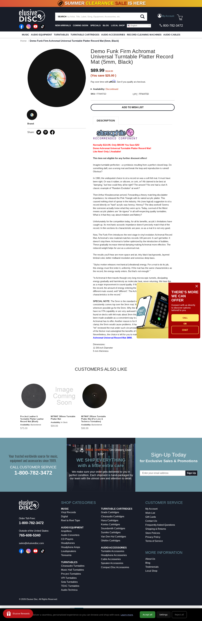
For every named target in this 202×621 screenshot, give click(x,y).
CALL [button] (185, 318)
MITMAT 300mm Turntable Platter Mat (63, 417)
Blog (147, 563)
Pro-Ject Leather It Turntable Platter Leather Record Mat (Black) (32, 419)
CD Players (67, 539)
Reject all (179, 614)
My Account (151, 509)
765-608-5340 (30, 535)
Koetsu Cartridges (110, 524)
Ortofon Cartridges (110, 540)
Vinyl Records (68, 512)
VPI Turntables (69, 578)
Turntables (61, 34)
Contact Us (151, 521)
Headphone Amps (70, 547)
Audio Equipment (41, 34)
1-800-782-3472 (33, 473)
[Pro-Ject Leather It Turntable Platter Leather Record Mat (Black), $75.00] (34, 396)
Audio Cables (171, 34)
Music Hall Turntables (72, 570)
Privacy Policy (152, 537)
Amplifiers (66, 531)
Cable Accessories (111, 559)
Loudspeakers (68, 551)
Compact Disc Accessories (115, 567)
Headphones (68, 543)
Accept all (147, 614)
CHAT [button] (185, 330)
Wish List (150, 513)
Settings (163, 614)
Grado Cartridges (110, 512)
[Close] (196, 286)
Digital (64, 516)
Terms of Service (154, 541)
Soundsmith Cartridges (113, 528)
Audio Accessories (113, 34)
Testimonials (152, 567)
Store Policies (152, 533)
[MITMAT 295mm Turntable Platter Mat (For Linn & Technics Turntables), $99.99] (95, 396)
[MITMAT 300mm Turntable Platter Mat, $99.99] (64, 396)
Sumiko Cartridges (111, 532)
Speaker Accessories (112, 563)
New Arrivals (63, 25)
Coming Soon (80, 25)
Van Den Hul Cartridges (113, 536)
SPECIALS (95, 25)
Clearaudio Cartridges (112, 516)
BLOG (106, 25)
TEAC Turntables (70, 586)
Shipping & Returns (155, 529)
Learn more (127, 614)
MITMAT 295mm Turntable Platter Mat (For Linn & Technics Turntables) (93, 419)
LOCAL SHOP (118, 25)
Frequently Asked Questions (160, 525)
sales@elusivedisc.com (31, 543)
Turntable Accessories (112, 551)
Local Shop (151, 571)
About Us (150, 559)
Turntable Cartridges (85, 34)
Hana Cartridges (109, 520)
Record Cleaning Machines (144, 34)
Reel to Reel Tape (70, 520)
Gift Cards (150, 517)
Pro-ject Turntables (71, 574)
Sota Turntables (69, 582)
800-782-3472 (172, 25)
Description (106, 120)
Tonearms (66, 555)
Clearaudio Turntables (72, 566)
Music (25, 34)
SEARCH (62, 16)
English (133, 25)
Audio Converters (70, 535)
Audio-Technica (69, 590)
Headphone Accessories (114, 555)
